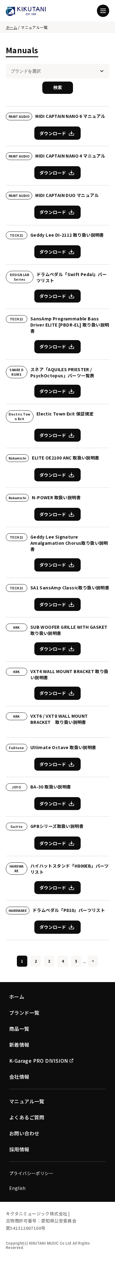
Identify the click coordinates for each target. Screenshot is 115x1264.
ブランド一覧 (24, 1012)
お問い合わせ (24, 1133)
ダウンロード (53, 133)
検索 (57, 87)
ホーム (11, 27)
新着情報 (19, 1044)
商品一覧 (19, 1028)
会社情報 (19, 1076)
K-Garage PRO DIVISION (38, 1060)
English (17, 1188)
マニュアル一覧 (26, 1101)
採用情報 (19, 1149)
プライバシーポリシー (31, 1173)
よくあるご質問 (26, 1117)
